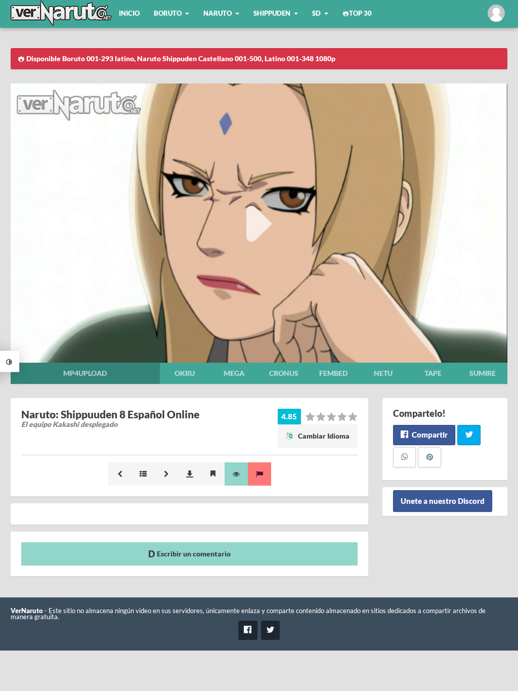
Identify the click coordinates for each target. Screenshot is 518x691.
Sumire (482, 373)
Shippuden (271, 13)
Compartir (429, 434)
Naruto (217, 13)
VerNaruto (27, 611)
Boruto (168, 13)
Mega (234, 373)
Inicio (129, 13)
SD (316, 13)
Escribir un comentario (193, 553)
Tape (433, 373)
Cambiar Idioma (323, 435)
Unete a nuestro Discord (443, 501)
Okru (185, 373)
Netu (383, 373)
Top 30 (360, 13)
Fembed (333, 373)
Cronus (283, 373)
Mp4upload (85, 373)
